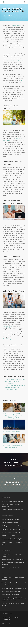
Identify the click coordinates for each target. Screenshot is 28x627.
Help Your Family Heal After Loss (11, 532)
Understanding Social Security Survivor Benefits (13, 604)
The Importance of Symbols (10, 523)
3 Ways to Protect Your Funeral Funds (12, 509)
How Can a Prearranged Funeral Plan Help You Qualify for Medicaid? (14, 599)
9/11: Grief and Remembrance (11, 431)
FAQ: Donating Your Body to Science (12, 568)
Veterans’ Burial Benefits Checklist (12, 591)
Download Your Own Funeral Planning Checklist (13, 579)
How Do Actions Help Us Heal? (10, 519)
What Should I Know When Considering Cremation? (13, 563)
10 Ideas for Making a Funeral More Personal (12, 543)
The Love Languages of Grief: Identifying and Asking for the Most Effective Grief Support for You (13, 416)
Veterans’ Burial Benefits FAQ (10, 595)
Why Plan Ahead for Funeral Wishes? (12, 501)
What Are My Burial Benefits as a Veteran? (14, 588)
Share (10, 617)
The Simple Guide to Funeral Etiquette (13, 526)
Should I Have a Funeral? (9, 536)
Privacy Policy (16, 617)
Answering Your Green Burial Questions (13, 559)
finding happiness (8, 327)
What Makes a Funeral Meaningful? (12, 539)
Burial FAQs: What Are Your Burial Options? (11, 555)
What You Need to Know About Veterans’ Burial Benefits (14, 584)
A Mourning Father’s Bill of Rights (15, 379)
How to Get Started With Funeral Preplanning (11, 505)
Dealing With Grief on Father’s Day (15, 385)
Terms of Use (7, 619)
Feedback (5, 617)
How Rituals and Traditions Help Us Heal (13, 529)
